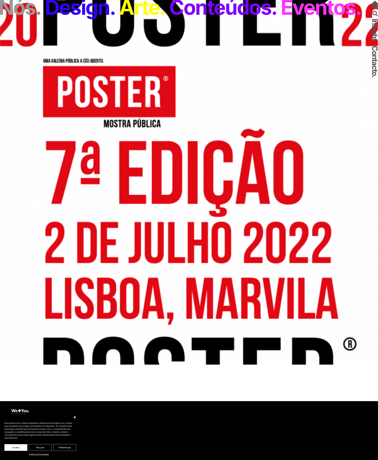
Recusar (40, 447)
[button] (74, 417)
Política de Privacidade (39, 454)
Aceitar (16, 447)
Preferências (65, 447)
